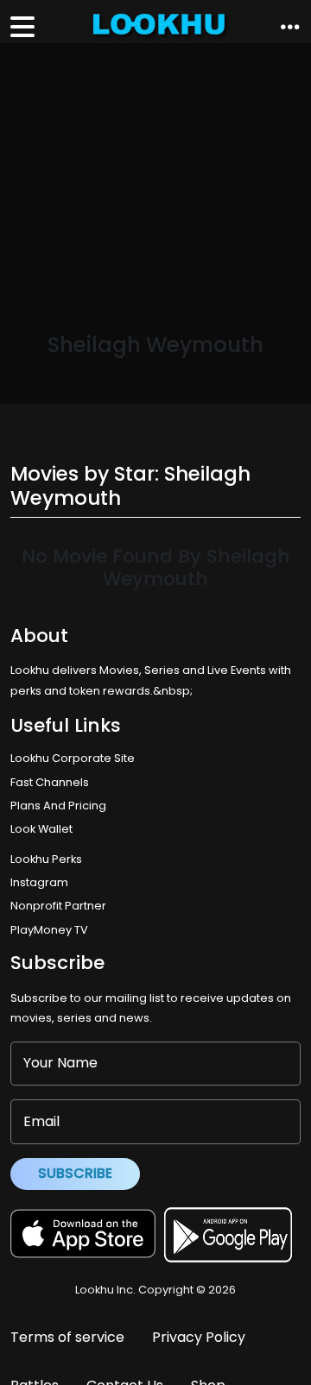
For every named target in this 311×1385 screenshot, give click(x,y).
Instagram (39, 882)
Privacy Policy (198, 1337)
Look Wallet (41, 829)
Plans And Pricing (58, 805)
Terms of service (67, 1337)
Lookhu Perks (46, 859)
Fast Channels (49, 782)
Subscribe (75, 1173)
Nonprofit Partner (58, 905)
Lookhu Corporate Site (75, 758)
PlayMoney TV (49, 929)
